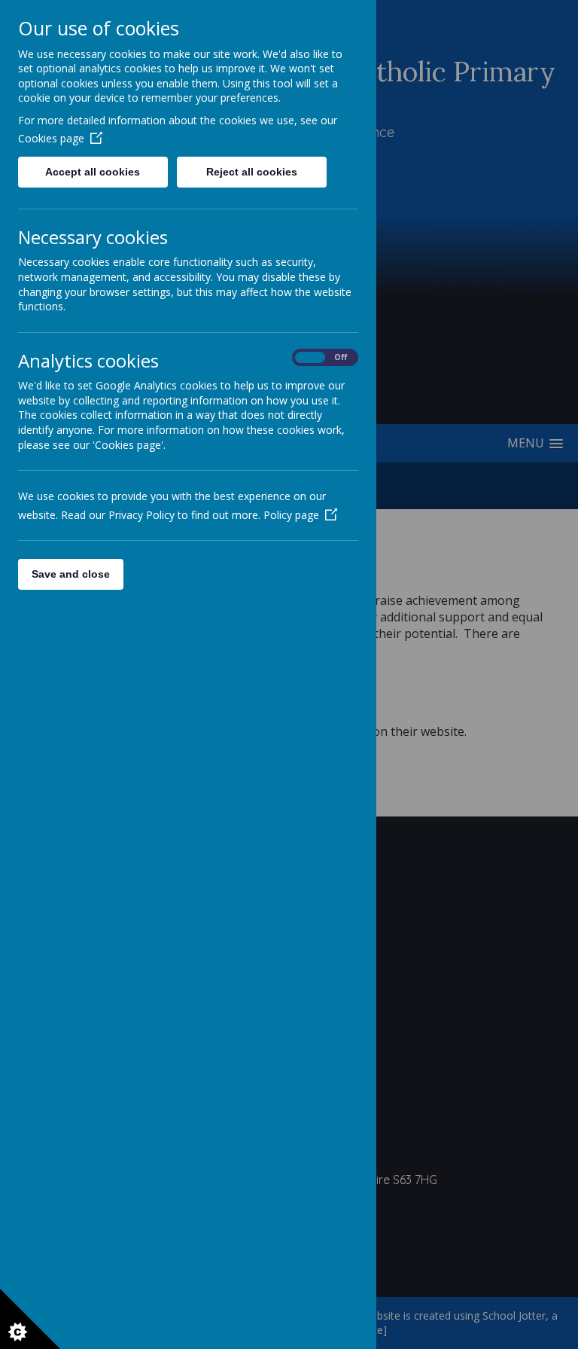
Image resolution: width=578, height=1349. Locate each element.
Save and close (71, 574)
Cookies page (51, 138)
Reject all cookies (251, 172)
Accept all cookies (92, 172)
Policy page (291, 515)
